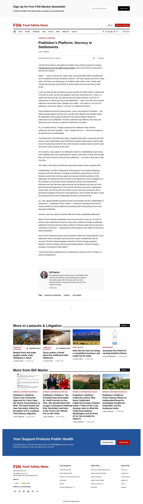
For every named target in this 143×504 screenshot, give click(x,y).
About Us (124, 470)
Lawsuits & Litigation (46, 38)
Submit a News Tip (97, 484)
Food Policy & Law (65, 470)
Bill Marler (44, 51)
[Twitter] (106, 31)
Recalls (62, 484)
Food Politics (78, 347)
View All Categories (66, 487)
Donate (123, 487)
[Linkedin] (112, 31)
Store (123, 484)
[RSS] (117, 31)
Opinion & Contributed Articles (25, 392)
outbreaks (63, 480)
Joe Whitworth (110, 356)
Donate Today (108, 442)
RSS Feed (94, 487)
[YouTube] (114, 31)
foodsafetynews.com (19, 471)
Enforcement (107, 347)
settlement (77, 295)
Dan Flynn (19, 361)
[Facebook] (103, 31)
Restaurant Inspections (98, 473)
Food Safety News (73, 501)
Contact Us (124, 473)
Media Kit (124, 480)
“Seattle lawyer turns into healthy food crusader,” (57, 68)
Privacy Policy (125, 477)
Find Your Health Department (100, 470)
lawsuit (67, 295)
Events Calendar (96, 477)
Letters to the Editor (97, 480)
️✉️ (16, 483)
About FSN (123, 442)
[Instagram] (109, 31)
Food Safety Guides (66, 473)
